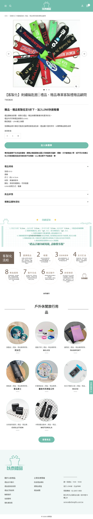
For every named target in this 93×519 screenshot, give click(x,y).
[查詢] (10, 6)
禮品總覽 (37, 490)
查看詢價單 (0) (91, 387)
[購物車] (87, 6)
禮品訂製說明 (9, 490)
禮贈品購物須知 (12, 202)
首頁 (6, 16)
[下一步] (84, 53)
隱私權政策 (8, 503)
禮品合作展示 (9, 482)
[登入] (82, 6)
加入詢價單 (46, 145)
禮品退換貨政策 (10, 486)
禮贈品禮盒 (38, 486)
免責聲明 (8, 499)
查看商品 (46, 439)
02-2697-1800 (76, 491)
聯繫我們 (8, 494)
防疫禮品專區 (39, 482)
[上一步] (8, 53)
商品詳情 (9, 194)
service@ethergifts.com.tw (73, 502)
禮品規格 (9, 166)
